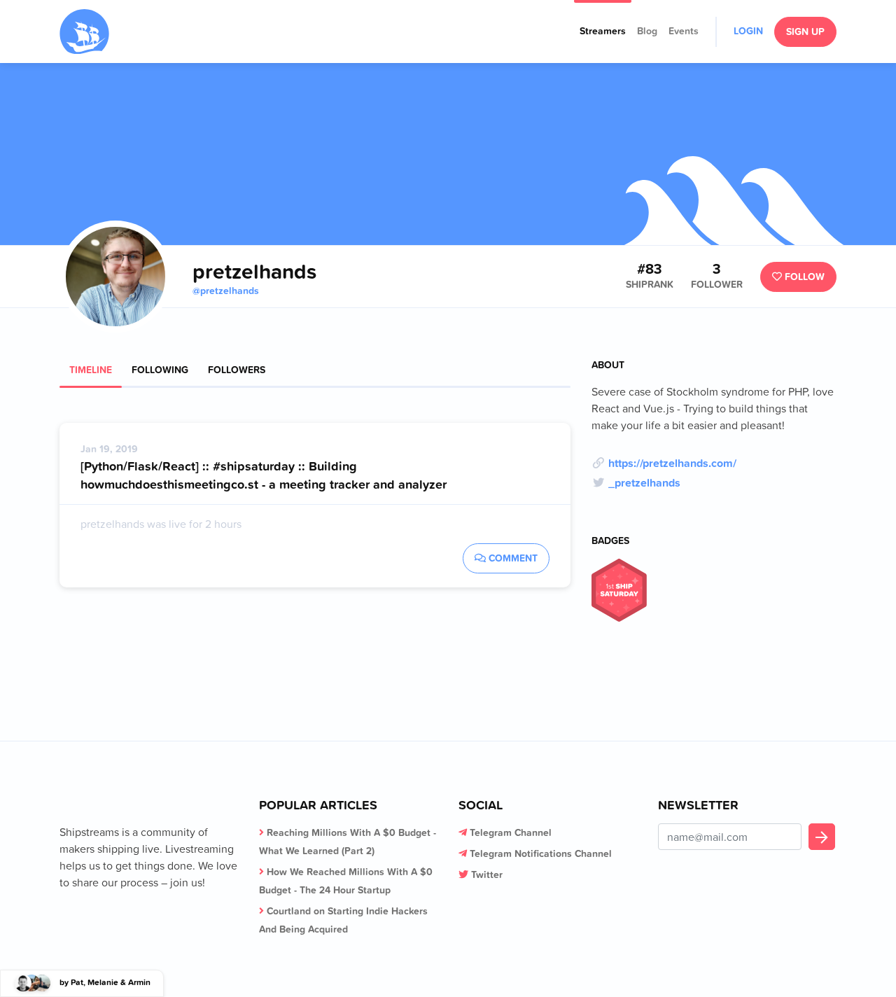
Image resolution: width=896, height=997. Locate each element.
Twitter (487, 874)
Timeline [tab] (90, 370)
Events (683, 31)
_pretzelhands (644, 482)
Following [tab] (160, 370)
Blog (647, 31)
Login (748, 31)
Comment (512, 558)
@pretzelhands (225, 290)
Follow (803, 277)
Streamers (603, 31)
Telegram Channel (511, 832)
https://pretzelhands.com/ (672, 462)
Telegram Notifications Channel (541, 853)
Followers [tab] (236, 370)
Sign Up (805, 32)
